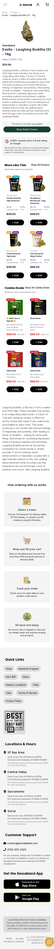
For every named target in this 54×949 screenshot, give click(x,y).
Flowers (14, 12)
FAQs (36, 684)
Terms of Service (27, 692)
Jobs (8, 692)
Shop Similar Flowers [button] (27, 129)
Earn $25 (11, 676)
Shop (4, 12)
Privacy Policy (13, 700)
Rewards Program (28, 668)
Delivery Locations (16, 684)
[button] (27, 884)
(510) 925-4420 (16, 849)
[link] (4, 12)
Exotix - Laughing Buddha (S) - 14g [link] (18, 15)
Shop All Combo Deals (37, 287)
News (26, 676)
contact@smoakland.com (22, 843)
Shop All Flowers (40, 164)
